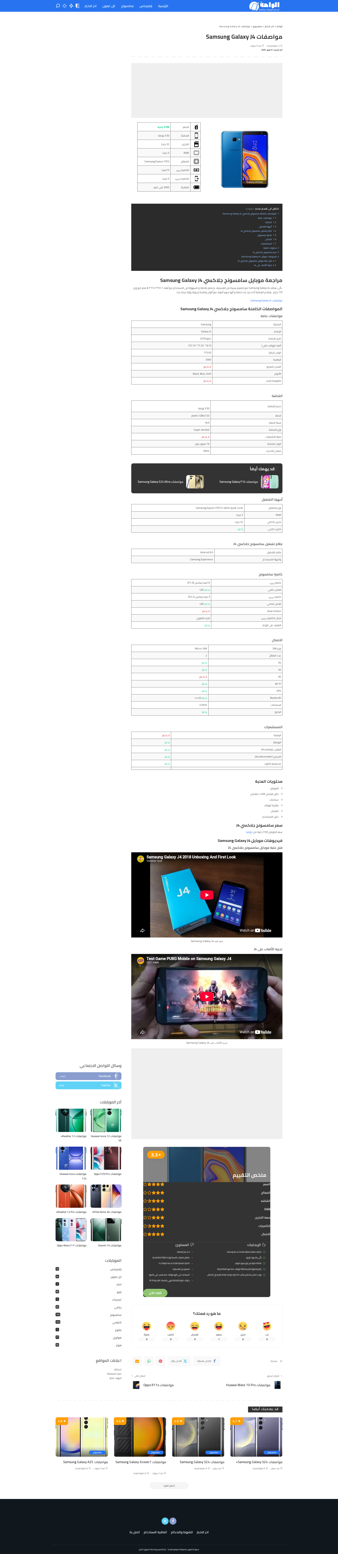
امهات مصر (115, 1378)
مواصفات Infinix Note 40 (107, 1211)
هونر (118, 1345)
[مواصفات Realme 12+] (71, 1120)
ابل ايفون (116, 1276)
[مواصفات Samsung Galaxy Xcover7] (140, 1437)
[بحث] (58, 6)
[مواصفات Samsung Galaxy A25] (82, 1437)
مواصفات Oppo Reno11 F (71, 1245)
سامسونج (115, 1314)
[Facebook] (88, 1076)
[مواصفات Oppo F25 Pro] (105, 1158)
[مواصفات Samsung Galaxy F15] (244, 481)
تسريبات (116, 1299)
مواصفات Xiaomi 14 (109, 1245)
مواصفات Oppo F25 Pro (107, 1173)
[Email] (137, 1361)
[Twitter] (88, 1085)
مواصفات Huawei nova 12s (73, 1176)
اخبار (119, 1284)
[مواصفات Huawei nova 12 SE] (105, 1120)
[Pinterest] (160, 1361)
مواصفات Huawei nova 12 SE (106, 1138)
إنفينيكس (115, 1269)
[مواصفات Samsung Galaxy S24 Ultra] (169, 481)
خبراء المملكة (114, 1373)
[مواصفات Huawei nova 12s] (71, 1158)
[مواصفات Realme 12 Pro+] (71, 1196)
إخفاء (249, 209)
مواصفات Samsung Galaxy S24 (202, 1462)
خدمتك (117, 1369)
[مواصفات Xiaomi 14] (105, 1229)
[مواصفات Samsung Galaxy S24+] (256, 1437)
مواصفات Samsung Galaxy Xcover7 (140, 1462)
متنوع (118, 1330)
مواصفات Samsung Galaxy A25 (85, 1462)
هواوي (117, 1337)
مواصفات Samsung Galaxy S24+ (259, 1462)
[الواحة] (264, 6)
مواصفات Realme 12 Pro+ (71, 1211)
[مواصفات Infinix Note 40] (105, 1196)
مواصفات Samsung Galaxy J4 (266, 300)
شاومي (116, 1322)
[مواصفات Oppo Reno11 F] (71, 1229)
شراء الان (155, 1293)
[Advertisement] (206, 90)
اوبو (119, 1292)
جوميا (249, 832)
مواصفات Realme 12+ (73, 1136)
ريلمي (117, 1307)
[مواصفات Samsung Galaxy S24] (198, 1437)
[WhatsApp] (149, 1361)
